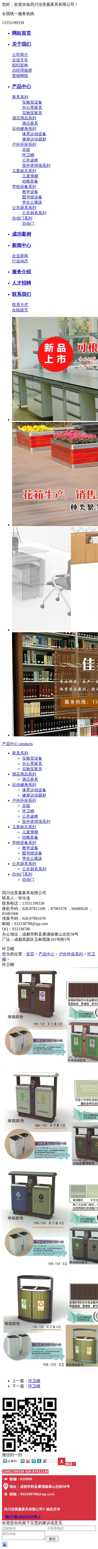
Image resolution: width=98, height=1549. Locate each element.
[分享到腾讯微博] (33, 1461)
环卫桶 (28, 155)
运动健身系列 (24, 128)
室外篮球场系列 (36, 165)
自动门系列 (22, 218)
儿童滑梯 (30, 176)
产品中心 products (17, 744)
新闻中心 (21, 245)
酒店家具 (30, 123)
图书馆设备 (32, 197)
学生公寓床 (32, 202)
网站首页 (21, 33)
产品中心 (21, 86)
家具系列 (20, 97)
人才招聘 (21, 283)
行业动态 (20, 261)
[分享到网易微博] (44, 1461)
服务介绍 (21, 271)
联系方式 (20, 305)
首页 (30, 954)
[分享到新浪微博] (28, 1461)
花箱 (26, 150)
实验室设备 (32, 102)
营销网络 (20, 76)
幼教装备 (30, 181)
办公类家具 (32, 107)
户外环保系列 (24, 144)
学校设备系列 (24, 186)
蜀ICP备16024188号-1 (23, 1517)
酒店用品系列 (24, 118)
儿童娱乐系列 (24, 171)
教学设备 (30, 192)
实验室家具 (32, 113)
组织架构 (20, 65)
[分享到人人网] (39, 1461)
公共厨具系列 (24, 207)
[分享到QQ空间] (22, 1461)
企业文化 (20, 60)
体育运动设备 (34, 134)
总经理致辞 (22, 70)
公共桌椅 (30, 160)
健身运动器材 (34, 139)
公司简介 (20, 54)
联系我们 (21, 294)
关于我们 (21, 44)
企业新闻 (20, 256)
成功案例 (21, 234)
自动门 (28, 223)
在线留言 (20, 310)
